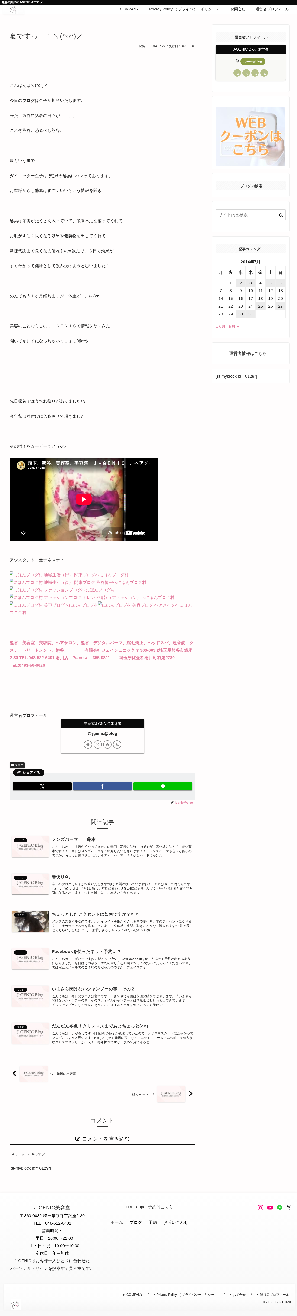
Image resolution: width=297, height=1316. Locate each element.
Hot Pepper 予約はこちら (149, 1207)
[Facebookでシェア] (102, 786)
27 (280, 306)
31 (250, 314)
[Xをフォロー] (98, 744)
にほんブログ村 (114, 575)
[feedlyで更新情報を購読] (107, 744)
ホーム (116, 1222)
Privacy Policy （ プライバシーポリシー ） (188, 1295)
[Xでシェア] (42, 786)
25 (260, 306)
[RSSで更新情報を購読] (117, 744)
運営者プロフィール (274, 1295)
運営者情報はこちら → (250, 353)
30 (240, 314)
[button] (281, 215)
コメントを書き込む (106, 1139)
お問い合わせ (175, 1222)
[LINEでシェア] (162, 786)
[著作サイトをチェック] (88, 744)
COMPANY (134, 1295)
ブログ (19, 765)
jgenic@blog (104, 733)
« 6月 (221, 326)
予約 (152, 1222)
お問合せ (239, 1295)
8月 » (234, 326)
